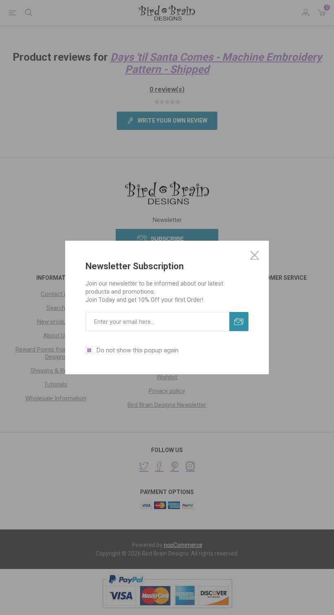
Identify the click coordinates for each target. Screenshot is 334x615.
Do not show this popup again (137, 350)
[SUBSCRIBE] (238, 321)
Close (254, 255)
